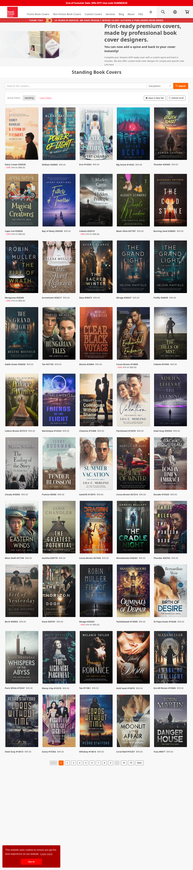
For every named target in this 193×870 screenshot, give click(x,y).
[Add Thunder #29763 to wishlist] (182, 545)
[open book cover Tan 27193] (59, 334)
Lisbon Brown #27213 (16, 430)
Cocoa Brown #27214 (127, 494)
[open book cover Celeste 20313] (96, 201)
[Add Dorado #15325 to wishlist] (182, 481)
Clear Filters (46, 97)
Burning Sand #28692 (164, 231)
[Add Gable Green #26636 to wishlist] (34, 354)
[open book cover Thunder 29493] (170, 134)
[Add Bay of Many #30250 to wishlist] (71, 221)
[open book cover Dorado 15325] (170, 464)
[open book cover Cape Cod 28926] (22, 201)
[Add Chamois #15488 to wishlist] (108, 418)
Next (139, 763)
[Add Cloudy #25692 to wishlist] (34, 481)
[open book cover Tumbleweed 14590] (133, 591)
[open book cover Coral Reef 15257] (133, 722)
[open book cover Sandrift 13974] (96, 464)
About (131, 14)
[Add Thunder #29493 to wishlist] (182, 154)
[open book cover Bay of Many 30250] (59, 201)
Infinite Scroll (177, 98)
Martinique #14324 (51, 430)
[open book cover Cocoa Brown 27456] (96, 528)
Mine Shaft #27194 (14, 558)
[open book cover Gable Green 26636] (22, 334)
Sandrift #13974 (87, 494)
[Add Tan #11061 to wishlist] (108, 675)
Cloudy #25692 (12, 494)
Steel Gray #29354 (162, 430)
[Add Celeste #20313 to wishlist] (108, 221)
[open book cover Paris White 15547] (22, 658)
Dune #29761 (48, 621)
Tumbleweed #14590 (127, 621)
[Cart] (187, 12)
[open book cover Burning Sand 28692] (170, 201)
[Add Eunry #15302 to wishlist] (71, 738)
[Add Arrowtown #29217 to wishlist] (71, 287)
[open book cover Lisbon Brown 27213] (22, 401)
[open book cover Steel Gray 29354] (170, 401)
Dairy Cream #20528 (15, 164)
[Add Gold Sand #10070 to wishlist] (145, 675)
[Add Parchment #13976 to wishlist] (145, 418)
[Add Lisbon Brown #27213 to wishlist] (34, 418)
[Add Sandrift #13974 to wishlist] (108, 481)
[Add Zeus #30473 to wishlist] (108, 287)
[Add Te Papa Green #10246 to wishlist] (182, 611)
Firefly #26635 (160, 297)
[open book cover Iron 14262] (96, 134)
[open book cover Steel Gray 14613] (22, 722)
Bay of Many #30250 (52, 231)
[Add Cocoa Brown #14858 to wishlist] (145, 354)
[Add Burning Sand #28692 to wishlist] (182, 221)
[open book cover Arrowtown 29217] (59, 267)
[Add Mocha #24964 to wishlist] (108, 354)
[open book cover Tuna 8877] (170, 722)
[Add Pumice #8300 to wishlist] (71, 481)
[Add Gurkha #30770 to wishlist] (71, 545)
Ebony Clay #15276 (51, 688)
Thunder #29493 (161, 164)
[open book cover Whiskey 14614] (96, 722)
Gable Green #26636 (15, 364)
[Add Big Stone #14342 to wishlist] (145, 154)
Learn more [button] (46, 854)
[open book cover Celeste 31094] (170, 334)
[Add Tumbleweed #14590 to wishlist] (145, 611)
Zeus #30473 (85, 297)
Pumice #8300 (49, 494)
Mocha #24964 (86, 364)
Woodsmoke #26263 (127, 558)
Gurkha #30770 (50, 558)
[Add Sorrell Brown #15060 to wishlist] (182, 675)
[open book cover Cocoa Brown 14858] (133, 334)
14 (124, 763)
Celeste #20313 (87, 231)
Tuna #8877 (159, 751)
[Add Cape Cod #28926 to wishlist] (34, 221)
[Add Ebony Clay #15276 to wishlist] (71, 675)
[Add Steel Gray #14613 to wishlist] (34, 738)
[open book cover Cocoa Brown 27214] (133, 464)
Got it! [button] (31, 862)
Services (110, 14)
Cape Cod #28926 (14, 231)
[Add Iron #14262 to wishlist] (108, 154)
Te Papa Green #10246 (164, 621)
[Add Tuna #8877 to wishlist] (182, 738)
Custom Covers (93, 14)
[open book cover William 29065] (59, 134)
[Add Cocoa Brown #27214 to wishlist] (145, 481)
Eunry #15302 (49, 751)
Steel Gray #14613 (14, 751)
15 (131, 763)
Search (182, 86)
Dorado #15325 (161, 494)
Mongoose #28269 (14, 297)
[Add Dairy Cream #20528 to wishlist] (34, 154)
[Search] (163, 12)
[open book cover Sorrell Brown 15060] (170, 658)
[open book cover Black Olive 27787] (133, 201)
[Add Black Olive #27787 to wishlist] (145, 221)
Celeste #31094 (161, 364)
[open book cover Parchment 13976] (133, 401)
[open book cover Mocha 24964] (96, 334)
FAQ (140, 14)
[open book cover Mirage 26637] (133, 267)
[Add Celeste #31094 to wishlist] (182, 354)
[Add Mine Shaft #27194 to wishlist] (34, 545)
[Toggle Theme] (151, 12)
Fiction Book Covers (38, 14)
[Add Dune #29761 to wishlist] (71, 611)
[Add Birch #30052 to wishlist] (34, 611)
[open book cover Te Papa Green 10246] (170, 591)
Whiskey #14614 (87, 751)
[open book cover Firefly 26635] (170, 267)
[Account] (175, 12)
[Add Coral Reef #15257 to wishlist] (145, 738)
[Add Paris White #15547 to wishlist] (34, 675)
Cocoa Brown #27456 (90, 558)
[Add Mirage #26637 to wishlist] (145, 287)
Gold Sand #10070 (125, 688)
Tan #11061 (85, 688)
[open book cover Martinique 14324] (59, 401)
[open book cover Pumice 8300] (59, 464)
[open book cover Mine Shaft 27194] (22, 528)
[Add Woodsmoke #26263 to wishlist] (145, 545)
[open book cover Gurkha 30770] (59, 528)
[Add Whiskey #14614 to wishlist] (108, 738)
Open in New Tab (156, 98)
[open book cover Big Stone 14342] (133, 134)
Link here (109, 64)
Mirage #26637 (123, 297)
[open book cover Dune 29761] (59, 591)
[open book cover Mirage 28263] (96, 591)
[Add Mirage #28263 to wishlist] (108, 611)
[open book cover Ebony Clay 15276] (59, 658)
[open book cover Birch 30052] (22, 591)
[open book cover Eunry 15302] (59, 722)
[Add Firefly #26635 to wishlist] (182, 287)
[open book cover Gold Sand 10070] (133, 658)
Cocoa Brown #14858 (127, 364)
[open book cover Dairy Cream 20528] (22, 134)
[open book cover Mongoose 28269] (22, 267)
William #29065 (50, 164)
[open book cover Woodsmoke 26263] (133, 528)
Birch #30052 (11, 621)
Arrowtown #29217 (52, 297)
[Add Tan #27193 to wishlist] (71, 354)
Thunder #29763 (161, 558)
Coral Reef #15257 (125, 751)
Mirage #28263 (86, 621)
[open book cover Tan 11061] (96, 658)
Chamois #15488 (87, 430)
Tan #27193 (48, 364)
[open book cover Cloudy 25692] (22, 464)
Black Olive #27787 (126, 231)
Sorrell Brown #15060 (164, 688)
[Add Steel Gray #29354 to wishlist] (182, 418)
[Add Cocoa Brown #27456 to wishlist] (108, 545)
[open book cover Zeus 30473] (96, 267)
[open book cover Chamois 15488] (96, 401)
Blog (121, 14)
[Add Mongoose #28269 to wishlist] (34, 287)
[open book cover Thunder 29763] (170, 528)
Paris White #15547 (15, 688)
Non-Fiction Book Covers (67, 14)
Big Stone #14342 (125, 164)
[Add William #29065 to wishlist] (71, 154)
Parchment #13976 (126, 430)
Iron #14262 (85, 164)
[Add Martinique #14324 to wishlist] (71, 418)
